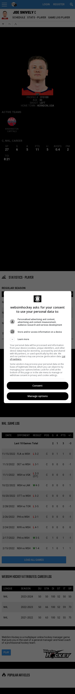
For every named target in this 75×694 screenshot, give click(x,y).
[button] (37, 339)
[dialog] (37, 347)
